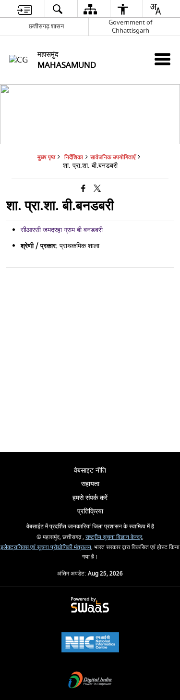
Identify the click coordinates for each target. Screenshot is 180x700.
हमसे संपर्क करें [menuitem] (90, 498)
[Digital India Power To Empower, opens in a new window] (90, 681)
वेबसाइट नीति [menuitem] (90, 470)
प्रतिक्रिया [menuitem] (90, 511)
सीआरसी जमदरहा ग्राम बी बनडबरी (62, 230)
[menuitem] (24, 9)
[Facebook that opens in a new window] (83, 189)
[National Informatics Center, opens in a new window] (90, 643)
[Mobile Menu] (162, 58)
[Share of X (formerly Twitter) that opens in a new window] (97, 189)
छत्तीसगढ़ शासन (46, 26)
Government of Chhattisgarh (130, 26)
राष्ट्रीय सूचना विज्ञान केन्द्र (113, 537)
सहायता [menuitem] (90, 484)
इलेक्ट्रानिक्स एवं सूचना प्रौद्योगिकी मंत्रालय (45, 547)
